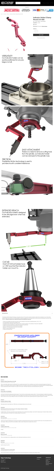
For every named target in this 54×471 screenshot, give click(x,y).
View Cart (47, 462)
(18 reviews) (39, 26)
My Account (48, 461)
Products (27, 7)
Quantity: (35, 28)
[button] (44, 26)
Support (47, 460)
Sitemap (47, 464)
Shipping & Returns (49, 463)
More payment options (41, 37)
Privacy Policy (48, 459)
